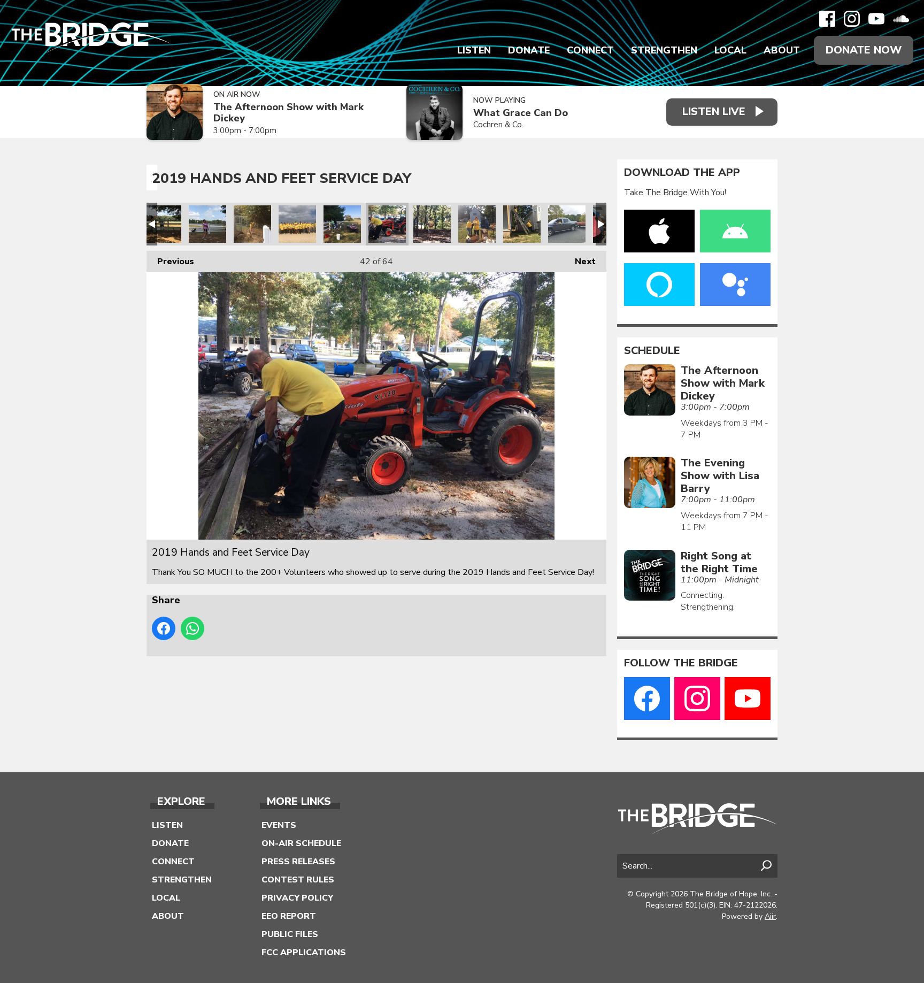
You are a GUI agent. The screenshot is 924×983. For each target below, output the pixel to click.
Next (580, 261)
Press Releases (298, 861)
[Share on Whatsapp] (192, 628)
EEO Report (288, 916)
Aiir (770, 916)
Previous (170, 261)
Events (278, 825)
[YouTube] (876, 19)
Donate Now (864, 50)
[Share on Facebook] (163, 628)
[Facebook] (827, 19)
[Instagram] (852, 19)
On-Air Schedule (301, 843)
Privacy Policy (297, 898)
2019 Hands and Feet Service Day (162, 224)
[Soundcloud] (901, 19)
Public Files (289, 934)
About (782, 50)
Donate (529, 50)
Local (730, 50)
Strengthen (664, 50)
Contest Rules (297, 880)
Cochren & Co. (498, 124)
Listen (474, 50)
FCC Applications (303, 952)
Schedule (652, 350)
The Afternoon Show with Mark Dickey (288, 113)
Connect (590, 50)
